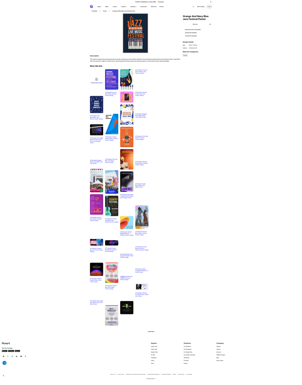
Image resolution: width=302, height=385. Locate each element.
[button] (99, 6)
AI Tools (153, 355)
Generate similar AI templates (193, 29)
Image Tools (154, 346)
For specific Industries (189, 355)
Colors (152, 360)
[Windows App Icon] (17, 351)
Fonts (152, 363)
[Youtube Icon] (21, 356)
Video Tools (154, 349)
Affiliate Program (220, 355)
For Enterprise (187, 346)
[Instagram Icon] (12, 356)
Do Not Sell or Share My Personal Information (136, 374)
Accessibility (189, 374)
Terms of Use (113, 374)
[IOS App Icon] (4, 351)
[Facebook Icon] (3, 356)
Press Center (219, 360)
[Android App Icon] (11, 351)
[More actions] (116, 87)
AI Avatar (186, 360)
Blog (217, 357)
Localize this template (191, 35)
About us (218, 352)
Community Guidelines (166, 374)
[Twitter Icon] (7, 356)
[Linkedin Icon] (16, 356)
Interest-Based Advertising (153, 374)
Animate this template (191, 32)
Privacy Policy (121, 374)
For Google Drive (188, 352)
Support (218, 346)
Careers (218, 349)
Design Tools (154, 352)
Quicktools (186, 357)
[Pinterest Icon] (25, 356)
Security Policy (181, 374)
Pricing (185, 363)
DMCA (174, 374)
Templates (153, 357)
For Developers (188, 349)
